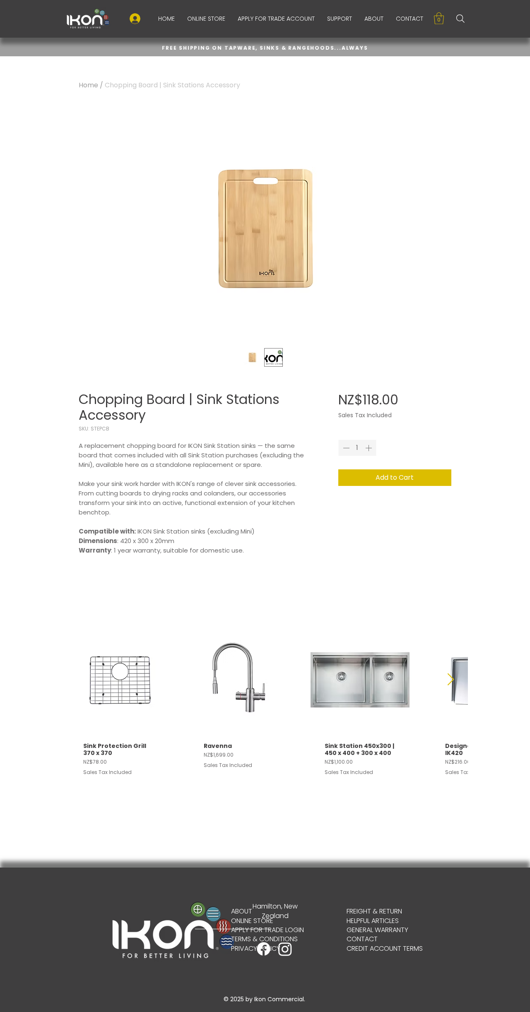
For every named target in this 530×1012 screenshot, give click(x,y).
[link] (439, 18)
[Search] (460, 18)
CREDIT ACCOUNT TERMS (385, 948)
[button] (339, 18)
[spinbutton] (357, 448)
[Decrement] (345, 448)
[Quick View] (119, 680)
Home (88, 85)
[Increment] (369, 448)
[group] (265, 710)
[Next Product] (451, 679)
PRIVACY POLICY (255, 948)
